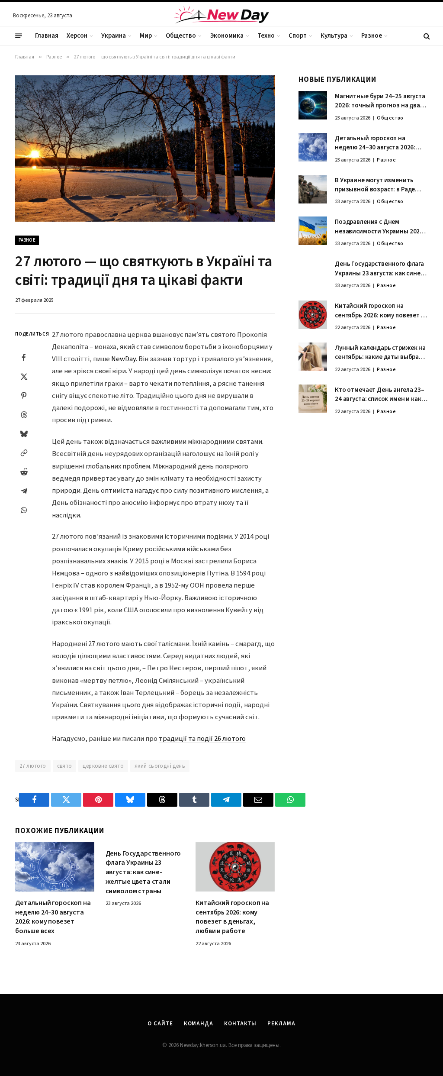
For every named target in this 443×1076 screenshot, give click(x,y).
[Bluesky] (23, 433)
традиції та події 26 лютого (202, 738)
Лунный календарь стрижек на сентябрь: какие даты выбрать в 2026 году (380, 352)
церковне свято (103, 766)
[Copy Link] (23, 452)
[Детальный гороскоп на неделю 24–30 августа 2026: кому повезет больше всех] (54, 867)
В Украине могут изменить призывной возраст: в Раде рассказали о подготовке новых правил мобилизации (376, 185)
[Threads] (23, 414)
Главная (46, 35)
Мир (146, 35)
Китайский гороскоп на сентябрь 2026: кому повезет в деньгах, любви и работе (232, 917)
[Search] (426, 35)
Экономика (227, 35)
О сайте (160, 1024)
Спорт (298, 35)
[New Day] (221, 16)
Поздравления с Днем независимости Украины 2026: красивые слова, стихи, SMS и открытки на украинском (380, 226)
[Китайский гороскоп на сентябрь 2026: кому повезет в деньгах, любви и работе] (235, 867)
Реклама (281, 1024)
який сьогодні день (160, 766)
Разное (371, 35)
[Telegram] (23, 490)
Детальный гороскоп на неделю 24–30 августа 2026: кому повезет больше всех (53, 917)
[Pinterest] (23, 395)
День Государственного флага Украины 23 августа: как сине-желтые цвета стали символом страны (143, 872)
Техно (266, 35)
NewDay (123, 359)
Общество (181, 35)
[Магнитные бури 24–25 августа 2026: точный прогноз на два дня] (313, 105)
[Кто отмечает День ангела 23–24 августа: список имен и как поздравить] (313, 399)
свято (64, 766)
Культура (334, 35)
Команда (198, 1024)
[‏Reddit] (23, 471)
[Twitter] (23, 376)
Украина (113, 35)
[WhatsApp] (23, 509)
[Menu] (18, 36)
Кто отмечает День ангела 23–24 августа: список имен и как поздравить (379, 394)
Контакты (240, 1024)
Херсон (77, 35)
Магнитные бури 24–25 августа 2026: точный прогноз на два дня (380, 101)
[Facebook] (23, 357)
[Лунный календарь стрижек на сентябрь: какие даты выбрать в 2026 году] (313, 357)
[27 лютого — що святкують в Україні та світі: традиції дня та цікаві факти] (145, 148)
